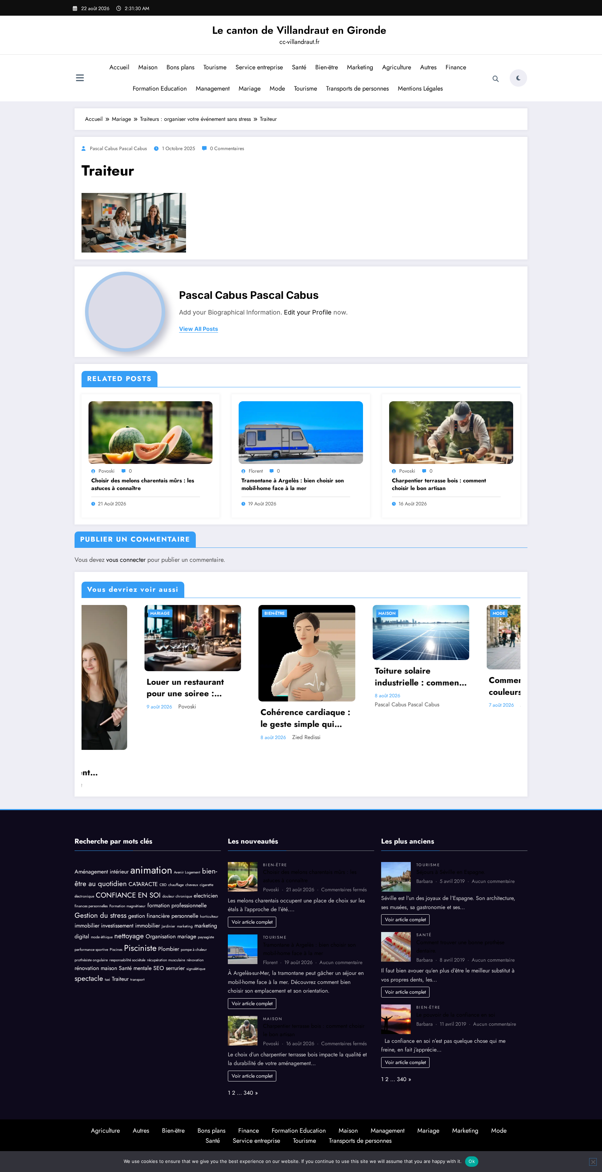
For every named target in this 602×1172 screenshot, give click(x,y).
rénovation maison (96, 927)
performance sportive (91, 908)
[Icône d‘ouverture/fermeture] (80, 78)
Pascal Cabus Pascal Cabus (118, 148)
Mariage (250, 88)
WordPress (292, 1111)
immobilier (87, 884)
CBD (163, 843)
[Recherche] (495, 79)
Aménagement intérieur (102, 830)
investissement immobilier (130, 884)
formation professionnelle (177, 864)
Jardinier (168, 885)
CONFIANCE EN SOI (128, 854)
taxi (107, 938)
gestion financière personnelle (163, 875)
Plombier (168, 908)
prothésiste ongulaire (91, 919)
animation (151, 828)
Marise (370, 705)
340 (248, 1052)
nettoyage (129, 894)
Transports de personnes (357, 88)
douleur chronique (177, 855)
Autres (428, 67)
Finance (456, 67)
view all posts (198, 329)
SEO (158, 927)
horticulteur (209, 875)
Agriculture (396, 67)
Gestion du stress (100, 874)
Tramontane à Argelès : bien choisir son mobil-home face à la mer (292, 484)
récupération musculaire (166, 919)
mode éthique (102, 895)
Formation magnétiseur (127, 865)
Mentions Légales (420, 88)
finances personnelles (91, 865)
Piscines (116, 908)
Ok (472, 1161)
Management (213, 88)
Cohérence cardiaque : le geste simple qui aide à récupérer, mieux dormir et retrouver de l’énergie (148, 718)
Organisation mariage (171, 895)
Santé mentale (135, 927)
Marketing (360, 67)
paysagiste (206, 895)
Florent (256, 470)
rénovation (195, 919)
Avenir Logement (187, 830)
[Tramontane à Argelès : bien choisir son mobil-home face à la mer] (301, 432)
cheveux (191, 843)
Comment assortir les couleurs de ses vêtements (373, 686)
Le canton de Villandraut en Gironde (299, 30)
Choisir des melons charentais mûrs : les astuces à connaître (142, 484)
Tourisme (214, 67)
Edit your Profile (308, 312)
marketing (185, 885)
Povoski (107, 470)
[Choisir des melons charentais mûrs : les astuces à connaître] (150, 432)
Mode (277, 88)
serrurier (175, 927)
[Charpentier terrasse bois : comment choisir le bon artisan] (451, 432)
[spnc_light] (518, 78)
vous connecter (126, 559)
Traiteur (120, 938)
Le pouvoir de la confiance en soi (455, 974)
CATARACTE (143, 843)
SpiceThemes (375, 1111)
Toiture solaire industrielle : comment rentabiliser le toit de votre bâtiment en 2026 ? (260, 676)
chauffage (176, 843)
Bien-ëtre (326, 67)
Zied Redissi (149, 737)
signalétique (195, 927)
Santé (299, 67)
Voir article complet (252, 880)
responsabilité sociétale (127, 919)
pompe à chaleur (194, 908)
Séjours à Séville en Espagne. (450, 831)
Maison (147, 67)
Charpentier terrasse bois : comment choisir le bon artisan (439, 484)
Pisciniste (140, 907)
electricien (206, 855)
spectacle (89, 937)
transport (137, 938)
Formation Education (160, 88)
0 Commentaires (227, 148)
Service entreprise (259, 67)
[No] (593, 1162)
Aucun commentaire (340, 920)
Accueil (119, 67)
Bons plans (180, 67)
